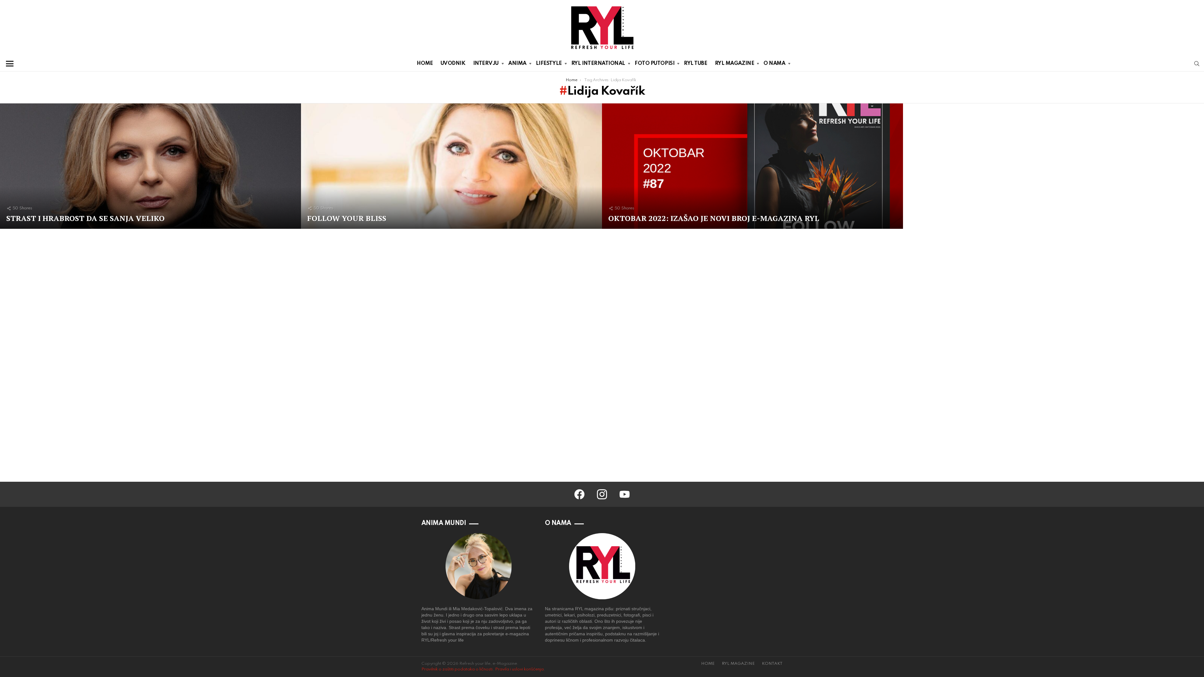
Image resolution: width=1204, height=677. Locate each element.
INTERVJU (486, 63)
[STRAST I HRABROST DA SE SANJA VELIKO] (150, 166)
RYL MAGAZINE (734, 63)
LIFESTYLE (549, 63)
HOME (425, 63)
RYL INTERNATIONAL (598, 63)
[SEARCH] (1196, 64)
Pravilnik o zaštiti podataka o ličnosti (457, 669)
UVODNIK (453, 63)
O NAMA (774, 63)
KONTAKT (772, 664)
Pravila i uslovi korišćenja (519, 669)
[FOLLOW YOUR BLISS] (451, 166)
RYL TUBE (695, 63)
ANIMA (517, 63)
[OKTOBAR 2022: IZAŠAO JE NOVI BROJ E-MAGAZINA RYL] (752, 166)
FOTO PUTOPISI (654, 63)
